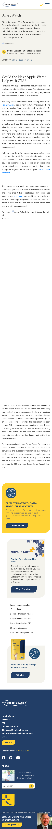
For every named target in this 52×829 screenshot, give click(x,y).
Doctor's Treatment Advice (21, 614)
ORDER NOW (17, 525)
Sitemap (47, 813)
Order (20, 674)
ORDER (8, 742)
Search (32, 787)
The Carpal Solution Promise (15, 730)
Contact (5, 737)
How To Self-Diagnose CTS (21, 633)
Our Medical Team (10, 726)
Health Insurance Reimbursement (17, 733)
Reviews (6, 720)
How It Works (8, 716)
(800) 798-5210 (22, 751)
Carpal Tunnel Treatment (22, 60)
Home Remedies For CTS (20, 623)
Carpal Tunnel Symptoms (20, 618)
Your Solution (23, 589)
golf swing (18, 196)
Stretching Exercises (18, 628)
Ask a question (12, 825)
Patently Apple (8, 105)
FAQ (3, 723)
